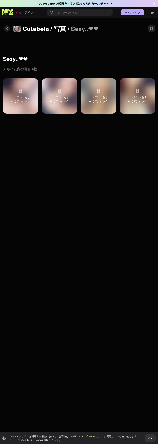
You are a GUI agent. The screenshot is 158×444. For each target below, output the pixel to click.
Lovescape (47, 3)
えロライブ (26, 12)
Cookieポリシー (95, 436)
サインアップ (132, 12)
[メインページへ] (7, 12)
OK (150, 438)
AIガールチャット (100, 3)
